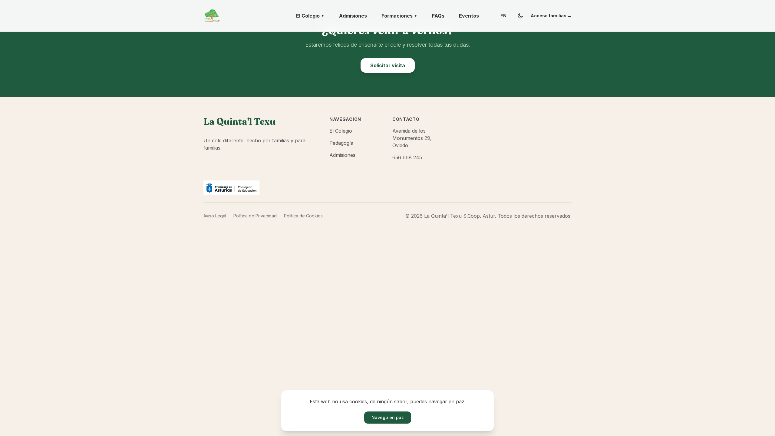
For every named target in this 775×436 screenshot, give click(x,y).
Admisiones (353, 16)
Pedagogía (341, 143)
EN (503, 15)
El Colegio (310, 16)
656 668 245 (407, 157)
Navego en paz (387, 417)
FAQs (438, 16)
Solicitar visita (387, 65)
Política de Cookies (303, 215)
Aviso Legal (214, 215)
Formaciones (399, 16)
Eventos (469, 16)
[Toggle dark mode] (520, 15)
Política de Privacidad (255, 215)
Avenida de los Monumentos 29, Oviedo (412, 138)
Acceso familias (551, 15)
